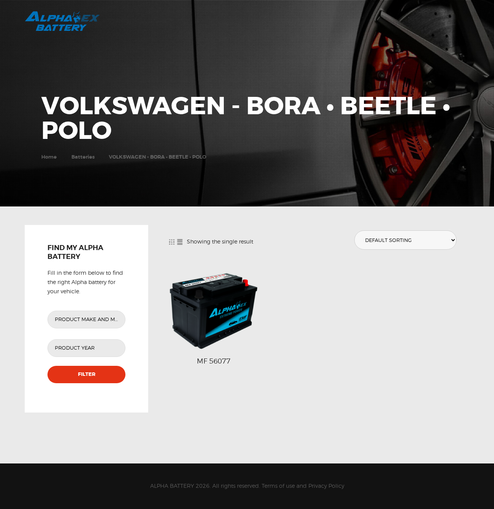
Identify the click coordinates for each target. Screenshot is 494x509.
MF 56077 (213, 361)
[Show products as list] (180, 241)
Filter (86, 374)
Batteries (83, 157)
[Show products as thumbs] (171, 241)
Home (49, 157)
